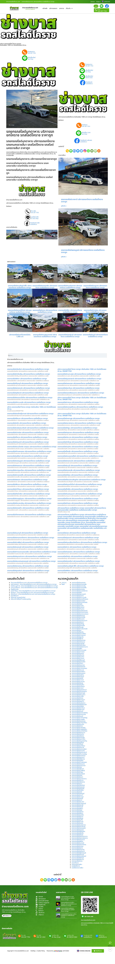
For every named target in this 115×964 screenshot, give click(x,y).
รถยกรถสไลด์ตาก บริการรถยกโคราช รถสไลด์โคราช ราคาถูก (77, 547)
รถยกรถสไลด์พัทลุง (77, 818)
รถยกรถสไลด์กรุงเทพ (78, 787)
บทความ (61, 8)
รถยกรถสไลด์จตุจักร (78, 675)
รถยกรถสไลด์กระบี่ (77, 795)
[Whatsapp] (88, 150)
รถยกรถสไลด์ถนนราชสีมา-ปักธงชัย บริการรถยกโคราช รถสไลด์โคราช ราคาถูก (69, 904)
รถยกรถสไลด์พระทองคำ (79, 594)
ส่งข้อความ (101, 935)
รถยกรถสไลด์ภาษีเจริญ (78, 728)
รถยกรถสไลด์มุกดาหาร (78, 739)
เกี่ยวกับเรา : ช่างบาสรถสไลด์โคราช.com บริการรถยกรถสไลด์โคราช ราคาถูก (33, 594)
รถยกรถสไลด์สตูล (77, 810)
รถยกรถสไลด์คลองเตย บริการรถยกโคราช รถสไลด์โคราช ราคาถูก (28, 465)
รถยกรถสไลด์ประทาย (78, 655)
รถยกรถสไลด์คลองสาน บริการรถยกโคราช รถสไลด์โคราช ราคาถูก (79, 552)
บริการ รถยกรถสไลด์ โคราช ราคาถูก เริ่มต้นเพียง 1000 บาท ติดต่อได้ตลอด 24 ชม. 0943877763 (82, 370)
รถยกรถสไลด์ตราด (77, 848)
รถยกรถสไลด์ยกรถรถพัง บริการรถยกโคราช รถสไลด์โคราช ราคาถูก (44, 287)
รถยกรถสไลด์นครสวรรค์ (79, 856)
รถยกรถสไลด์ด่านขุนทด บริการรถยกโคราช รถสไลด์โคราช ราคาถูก (95, 287)
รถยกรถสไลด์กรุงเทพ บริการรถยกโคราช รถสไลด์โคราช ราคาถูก (78, 432)
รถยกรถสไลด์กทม (77, 861)
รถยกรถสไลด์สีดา (77, 593)
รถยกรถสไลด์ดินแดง (78, 724)
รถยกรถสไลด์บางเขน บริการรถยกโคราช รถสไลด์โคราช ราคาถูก (78, 402)
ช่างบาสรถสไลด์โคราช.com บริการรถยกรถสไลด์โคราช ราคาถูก (29, 583)
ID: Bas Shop (34, 218)
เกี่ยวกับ (68, 8)
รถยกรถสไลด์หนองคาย (78, 756)
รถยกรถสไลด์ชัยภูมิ (77, 744)
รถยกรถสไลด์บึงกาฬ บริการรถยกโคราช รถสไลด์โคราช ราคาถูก (78, 498)
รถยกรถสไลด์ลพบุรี (77, 835)
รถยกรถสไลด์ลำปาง (77, 780)
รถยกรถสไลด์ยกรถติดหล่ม (79, 602)
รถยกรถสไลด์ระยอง (77, 846)
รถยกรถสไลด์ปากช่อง (78, 652)
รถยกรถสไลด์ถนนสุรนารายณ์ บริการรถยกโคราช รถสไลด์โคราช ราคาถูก (45, 336)
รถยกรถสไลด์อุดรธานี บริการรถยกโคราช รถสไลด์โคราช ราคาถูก (78, 537)
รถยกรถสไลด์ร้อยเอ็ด (78, 789)
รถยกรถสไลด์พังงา (77, 808)
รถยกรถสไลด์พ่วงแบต (78, 616)
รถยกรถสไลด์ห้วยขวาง (78, 733)
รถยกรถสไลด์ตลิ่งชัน (78, 706)
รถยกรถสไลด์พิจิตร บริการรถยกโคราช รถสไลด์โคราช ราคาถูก (78, 570)
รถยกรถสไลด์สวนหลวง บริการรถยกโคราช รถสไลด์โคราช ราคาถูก (68, 915)
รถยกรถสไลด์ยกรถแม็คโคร (80, 713)
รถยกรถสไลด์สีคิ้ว (77, 649)
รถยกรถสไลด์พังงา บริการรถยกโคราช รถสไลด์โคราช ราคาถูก (27, 379)
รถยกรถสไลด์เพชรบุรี (78, 793)
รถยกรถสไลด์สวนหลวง (78, 673)
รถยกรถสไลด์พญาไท (78, 701)
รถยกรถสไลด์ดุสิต (77, 604)
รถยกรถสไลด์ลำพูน (77, 772)
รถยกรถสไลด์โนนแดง (78, 619)
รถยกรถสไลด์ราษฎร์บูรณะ (79, 729)
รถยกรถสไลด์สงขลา (78, 812)
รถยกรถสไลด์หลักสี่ (77, 678)
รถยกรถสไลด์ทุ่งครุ (77, 683)
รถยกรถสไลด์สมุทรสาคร (79, 845)
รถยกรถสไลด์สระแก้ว (78, 802)
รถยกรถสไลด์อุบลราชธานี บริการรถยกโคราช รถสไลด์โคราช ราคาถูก (79, 379)
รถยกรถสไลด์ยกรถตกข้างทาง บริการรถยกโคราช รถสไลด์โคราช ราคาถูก (30, 537)
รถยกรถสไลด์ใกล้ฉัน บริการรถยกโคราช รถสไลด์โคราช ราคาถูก (78, 489)
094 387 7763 (102, 11)
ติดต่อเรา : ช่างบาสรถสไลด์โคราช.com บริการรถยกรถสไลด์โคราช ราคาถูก (32, 593)
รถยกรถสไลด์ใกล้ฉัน (78, 790)
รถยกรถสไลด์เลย (77, 767)
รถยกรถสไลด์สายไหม (78, 685)
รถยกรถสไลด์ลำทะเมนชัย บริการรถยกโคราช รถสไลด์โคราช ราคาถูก (29, 402)
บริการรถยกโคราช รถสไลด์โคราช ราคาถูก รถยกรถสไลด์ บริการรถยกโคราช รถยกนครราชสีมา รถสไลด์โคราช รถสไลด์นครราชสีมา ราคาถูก (82, 509)
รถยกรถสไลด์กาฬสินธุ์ (78, 770)
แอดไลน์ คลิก (35, 217)
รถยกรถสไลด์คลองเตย (78, 667)
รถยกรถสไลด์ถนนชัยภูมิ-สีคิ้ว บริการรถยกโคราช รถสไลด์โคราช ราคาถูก (20, 287)
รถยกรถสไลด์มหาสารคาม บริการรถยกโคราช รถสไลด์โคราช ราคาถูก (79, 423)
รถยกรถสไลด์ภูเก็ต (77, 820)
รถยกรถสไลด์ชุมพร (77, 823)
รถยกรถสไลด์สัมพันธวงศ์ (79, 705)
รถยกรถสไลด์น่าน (77, 784)
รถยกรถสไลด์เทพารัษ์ (78, 644)
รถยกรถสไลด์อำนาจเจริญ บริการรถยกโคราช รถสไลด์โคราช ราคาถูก (29, 503)
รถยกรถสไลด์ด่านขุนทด (79, 635)
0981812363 (89, 77)
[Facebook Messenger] (77, 150)
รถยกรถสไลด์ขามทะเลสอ (79, 650)
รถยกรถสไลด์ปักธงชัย (78, 625)
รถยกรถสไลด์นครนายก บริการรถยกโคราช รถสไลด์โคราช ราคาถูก (79, 383)
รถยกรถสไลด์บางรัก (78, 606)
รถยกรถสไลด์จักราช (78, 622)
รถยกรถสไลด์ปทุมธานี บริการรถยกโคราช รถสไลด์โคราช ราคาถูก (28, 442)
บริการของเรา (53, 8)
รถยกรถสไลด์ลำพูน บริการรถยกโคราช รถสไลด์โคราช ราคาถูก (77, 428)
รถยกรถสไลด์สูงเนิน (78, 637)
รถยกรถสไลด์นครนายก (79, 766)
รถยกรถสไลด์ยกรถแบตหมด (80, 614)
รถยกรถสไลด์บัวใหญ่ (78, 624)
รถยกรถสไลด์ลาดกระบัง (79, 714)
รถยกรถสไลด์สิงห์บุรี (78, 858)
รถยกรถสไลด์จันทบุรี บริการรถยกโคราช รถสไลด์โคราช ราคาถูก (27, 383)
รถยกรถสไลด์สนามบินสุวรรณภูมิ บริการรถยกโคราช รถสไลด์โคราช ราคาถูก (31, 561)
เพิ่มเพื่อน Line (86, 132)
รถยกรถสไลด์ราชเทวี (78, 676)
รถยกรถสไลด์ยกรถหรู (78, 589)
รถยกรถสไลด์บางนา (78, 688)
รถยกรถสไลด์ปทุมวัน (78, 734)
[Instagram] (84, 150)
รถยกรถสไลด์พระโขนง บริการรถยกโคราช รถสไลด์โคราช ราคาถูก (78, 388)
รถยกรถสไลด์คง (76, 630)
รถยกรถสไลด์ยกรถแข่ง (79, 586)
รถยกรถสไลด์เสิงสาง (78, 736)
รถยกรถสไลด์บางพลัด (78, 719)
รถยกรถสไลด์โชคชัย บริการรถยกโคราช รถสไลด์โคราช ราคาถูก (78, 451)
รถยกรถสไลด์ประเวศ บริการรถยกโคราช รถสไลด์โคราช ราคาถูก (78, 437)
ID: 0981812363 (72, 937)
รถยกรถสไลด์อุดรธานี (78, 757)
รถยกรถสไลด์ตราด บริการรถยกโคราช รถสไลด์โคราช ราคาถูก (45, 311)
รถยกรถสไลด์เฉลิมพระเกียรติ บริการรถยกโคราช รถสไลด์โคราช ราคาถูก (30, 428)
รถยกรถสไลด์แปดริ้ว (78, 815)
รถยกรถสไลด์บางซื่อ (78, 696)
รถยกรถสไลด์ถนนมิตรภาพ (79, 591)
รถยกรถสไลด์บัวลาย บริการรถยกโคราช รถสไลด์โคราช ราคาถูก (78, 503)
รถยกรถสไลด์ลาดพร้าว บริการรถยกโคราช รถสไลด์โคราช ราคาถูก (28, 508)
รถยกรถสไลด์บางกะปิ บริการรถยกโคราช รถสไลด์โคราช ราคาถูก (82, 200)
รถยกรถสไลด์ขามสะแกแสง (79, 629)
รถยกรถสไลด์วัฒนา (77, 663)
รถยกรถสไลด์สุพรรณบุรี (79, 853)
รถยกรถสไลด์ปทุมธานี (78, 840)
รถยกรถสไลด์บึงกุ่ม (77, 698)
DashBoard (14, 596)
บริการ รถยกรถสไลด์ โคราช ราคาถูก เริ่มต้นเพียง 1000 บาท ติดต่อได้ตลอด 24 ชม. (31, 408)
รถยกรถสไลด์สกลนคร (78, 764)
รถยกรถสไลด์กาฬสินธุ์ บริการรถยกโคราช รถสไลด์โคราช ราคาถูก (28, 542)
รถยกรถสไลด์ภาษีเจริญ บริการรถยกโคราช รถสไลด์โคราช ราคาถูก (28, 374)
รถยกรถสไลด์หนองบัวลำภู (79, 741)
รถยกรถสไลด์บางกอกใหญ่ (79, 718)
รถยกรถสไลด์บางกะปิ (78, 607)
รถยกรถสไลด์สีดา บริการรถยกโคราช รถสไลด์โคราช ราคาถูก (70, 311)
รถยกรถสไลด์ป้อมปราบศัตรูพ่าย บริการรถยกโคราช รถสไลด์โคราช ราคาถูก (82, 480)
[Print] (98, 150)
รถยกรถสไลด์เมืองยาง (78, 642)
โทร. (99, 9)
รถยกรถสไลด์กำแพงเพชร (79, 762)
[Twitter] (81, 150)
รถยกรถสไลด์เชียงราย (78, 782)
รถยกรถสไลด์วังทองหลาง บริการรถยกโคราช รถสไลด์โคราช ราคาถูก (29, 514)
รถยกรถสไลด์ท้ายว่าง (78, 609)
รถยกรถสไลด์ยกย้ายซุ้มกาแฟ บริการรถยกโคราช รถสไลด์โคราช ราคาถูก (30, 413)
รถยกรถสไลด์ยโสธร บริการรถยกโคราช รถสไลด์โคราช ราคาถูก (78, 475)
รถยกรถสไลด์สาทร (77, 726)
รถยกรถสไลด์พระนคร (78, 709)
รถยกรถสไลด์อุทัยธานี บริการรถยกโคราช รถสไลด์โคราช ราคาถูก (28, 393)
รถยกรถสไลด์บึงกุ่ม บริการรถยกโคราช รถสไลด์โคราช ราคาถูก (77, 556)
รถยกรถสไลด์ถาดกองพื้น (79, 587)
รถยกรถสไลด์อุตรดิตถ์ (78, 774)
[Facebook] (74, 150)
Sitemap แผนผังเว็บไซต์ (18, 597)
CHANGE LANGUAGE (85, 951)
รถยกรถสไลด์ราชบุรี (77, 797)
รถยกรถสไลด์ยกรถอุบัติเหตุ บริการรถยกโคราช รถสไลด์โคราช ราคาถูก (80, 407)
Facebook (89, 82)
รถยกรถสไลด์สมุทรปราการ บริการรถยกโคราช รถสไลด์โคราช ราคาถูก (29, 556)
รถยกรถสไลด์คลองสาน (78, 703)
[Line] (70, 150)
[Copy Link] (67, 150)
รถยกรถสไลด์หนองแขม (79, 721)
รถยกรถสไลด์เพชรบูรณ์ (79, 828)
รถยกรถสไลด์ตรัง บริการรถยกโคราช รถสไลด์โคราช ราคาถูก (26, 423)
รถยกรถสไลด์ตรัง (77, 792)
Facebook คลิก (35, 223)
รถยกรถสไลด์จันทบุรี (78, 855)
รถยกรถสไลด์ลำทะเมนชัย (79, 597)
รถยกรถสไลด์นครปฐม (78, 737)
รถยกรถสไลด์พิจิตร (77, 841)
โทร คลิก (33, 211)
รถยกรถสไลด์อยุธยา (78, 830)
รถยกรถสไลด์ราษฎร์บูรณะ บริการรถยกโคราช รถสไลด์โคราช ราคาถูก (29, 498)
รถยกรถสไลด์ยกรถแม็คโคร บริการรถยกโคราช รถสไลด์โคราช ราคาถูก (29, 397)
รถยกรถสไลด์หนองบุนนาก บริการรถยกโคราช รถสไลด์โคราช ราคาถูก (80, 494)
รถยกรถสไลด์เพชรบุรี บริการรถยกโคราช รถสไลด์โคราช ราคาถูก (28, 547)
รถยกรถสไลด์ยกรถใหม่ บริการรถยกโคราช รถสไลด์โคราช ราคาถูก (79, 561)
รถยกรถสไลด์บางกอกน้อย (79, 731)
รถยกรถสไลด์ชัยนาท (78, 859)
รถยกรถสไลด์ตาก (77, 800)
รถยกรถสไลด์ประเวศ (78, 670)
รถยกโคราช (75, 863)
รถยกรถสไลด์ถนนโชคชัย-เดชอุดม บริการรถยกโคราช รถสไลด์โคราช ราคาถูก (31, 447)
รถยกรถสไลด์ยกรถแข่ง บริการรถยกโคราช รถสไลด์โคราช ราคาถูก (28, 388)
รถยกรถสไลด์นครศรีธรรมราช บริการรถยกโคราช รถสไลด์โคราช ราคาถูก (81, 393)
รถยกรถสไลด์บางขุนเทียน (79, 723)
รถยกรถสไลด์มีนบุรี (77, 711)
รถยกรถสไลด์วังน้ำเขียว (79, 645)
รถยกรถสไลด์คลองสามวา (79, 690)
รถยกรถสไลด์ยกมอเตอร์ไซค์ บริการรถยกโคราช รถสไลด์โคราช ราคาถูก (80, 456)
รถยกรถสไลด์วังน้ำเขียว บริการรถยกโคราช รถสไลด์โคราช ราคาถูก (28, 494)
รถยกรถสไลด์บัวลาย (78, 596)
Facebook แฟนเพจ (86, 140)
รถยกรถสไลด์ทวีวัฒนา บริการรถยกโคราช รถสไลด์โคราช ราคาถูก (28, 489)
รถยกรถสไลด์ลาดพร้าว (78, 672)
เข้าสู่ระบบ (98, 2)
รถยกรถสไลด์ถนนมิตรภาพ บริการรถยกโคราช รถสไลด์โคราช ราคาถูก (70, 287)
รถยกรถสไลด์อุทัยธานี (78, 851)
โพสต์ (63, 584)
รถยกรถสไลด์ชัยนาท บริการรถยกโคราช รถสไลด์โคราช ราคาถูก (27, 418)
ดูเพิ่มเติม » (63, 206)
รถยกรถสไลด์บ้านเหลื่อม (79, 634)
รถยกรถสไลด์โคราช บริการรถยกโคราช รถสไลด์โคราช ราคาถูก (27, 437)
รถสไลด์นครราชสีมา (77, 868)
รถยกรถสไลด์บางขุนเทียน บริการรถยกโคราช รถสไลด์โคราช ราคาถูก (29, 470)
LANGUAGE (107, 1)
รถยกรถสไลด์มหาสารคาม (79, 779)
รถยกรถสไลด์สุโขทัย (78, 833)
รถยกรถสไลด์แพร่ (77, 775)
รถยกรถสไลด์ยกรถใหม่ (78, 601)
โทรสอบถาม (31, 52)
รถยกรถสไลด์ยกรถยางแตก (80, 612)
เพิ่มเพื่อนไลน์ (31, 57)
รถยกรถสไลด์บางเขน (78, 658)
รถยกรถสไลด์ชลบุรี (77, 798)
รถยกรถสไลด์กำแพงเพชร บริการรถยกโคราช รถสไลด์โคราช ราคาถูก (29, 451)
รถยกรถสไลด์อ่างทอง (78, 849)
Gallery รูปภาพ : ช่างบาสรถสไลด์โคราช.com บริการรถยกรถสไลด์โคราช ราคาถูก (34, 586)
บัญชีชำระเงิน (15, 589)
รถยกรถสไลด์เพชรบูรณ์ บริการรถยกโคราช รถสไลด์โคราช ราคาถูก (83, 251)
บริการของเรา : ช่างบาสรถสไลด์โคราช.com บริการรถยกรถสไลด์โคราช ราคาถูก (34, 584)
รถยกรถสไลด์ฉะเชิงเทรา (79, 825)
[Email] (91, 150)
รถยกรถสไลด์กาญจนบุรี (79, 803)
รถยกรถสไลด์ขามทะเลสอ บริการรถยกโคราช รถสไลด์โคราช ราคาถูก (79, 374)
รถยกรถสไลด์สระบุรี (77, 805)
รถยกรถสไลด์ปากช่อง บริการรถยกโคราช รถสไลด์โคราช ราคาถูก (95, 311)
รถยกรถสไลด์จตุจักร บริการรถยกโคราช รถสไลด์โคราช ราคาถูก (78, 447)
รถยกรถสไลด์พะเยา (77, 777)
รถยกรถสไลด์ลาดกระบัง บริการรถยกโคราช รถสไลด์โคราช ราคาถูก (79, 461)
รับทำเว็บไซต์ (66, 951)
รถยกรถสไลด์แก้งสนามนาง (80, 647)
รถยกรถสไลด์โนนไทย (78, 657)
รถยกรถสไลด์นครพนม (78, 746)
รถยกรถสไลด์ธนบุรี (77, 716)
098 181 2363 (41, 937)
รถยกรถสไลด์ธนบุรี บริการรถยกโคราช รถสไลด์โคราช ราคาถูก (95, 336)
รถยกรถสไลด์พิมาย (77, 639)
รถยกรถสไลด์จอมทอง (78, 665)
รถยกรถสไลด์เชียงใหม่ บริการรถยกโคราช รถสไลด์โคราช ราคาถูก (28, 369)
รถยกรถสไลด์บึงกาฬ (78, 747)
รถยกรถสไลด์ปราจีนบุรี (78, 826)
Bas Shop (30, 59)
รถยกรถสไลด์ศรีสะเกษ (78, 759)
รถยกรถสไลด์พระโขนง (78, 708)
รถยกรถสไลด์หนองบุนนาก (79, 620)
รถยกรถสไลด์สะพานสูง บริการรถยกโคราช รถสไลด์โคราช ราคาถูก (79, 418)
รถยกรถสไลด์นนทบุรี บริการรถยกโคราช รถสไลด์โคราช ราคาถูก (27, 533)
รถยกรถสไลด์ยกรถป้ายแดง (80, 599)
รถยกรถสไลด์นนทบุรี (78, 843)
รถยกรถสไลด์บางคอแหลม (79, 668)
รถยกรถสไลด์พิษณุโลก (78, 831)
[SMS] (95, 150)
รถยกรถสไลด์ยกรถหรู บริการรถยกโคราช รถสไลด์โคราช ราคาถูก (28, 566)
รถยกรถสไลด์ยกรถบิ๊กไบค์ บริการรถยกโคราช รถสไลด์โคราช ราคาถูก (20, 311)
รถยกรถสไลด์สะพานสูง (78, 693)
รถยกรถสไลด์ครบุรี (77, 807)
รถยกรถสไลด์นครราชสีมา (79, 749)
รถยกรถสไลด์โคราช (77, 817)
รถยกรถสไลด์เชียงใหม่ (78, 785)
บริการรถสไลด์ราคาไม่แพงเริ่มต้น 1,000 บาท (19, 336)
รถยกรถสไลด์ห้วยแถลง (78, 640)
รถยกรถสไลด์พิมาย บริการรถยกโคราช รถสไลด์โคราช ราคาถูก (27, 484)
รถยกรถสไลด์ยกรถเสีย (78, 617)
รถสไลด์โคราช (89, 83)
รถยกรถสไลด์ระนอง (77, 822)
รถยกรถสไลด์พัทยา (77, 813)
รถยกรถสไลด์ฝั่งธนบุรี (78, 660)
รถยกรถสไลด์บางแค (78, 680)
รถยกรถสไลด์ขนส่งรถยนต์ (79, 611)
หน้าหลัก (45, 8)
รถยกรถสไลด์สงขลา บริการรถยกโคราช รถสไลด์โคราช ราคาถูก (27, 480)
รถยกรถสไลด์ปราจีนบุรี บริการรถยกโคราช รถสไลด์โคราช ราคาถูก (70, 336)
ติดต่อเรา (93, 2)
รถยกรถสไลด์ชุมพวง (78, 653)
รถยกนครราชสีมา (77, 864)
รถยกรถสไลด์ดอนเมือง (78, 662)
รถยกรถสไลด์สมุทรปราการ (80, 836)
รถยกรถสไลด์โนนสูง (78, 627)
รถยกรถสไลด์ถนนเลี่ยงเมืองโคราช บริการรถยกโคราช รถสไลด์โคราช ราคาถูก (82, 542)
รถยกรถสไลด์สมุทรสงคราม (80, 838)
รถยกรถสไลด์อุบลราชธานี (79, 752)
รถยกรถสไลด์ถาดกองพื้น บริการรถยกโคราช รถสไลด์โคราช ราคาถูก (29, 475)
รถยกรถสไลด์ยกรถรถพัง (79, 584)
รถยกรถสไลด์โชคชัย (78, 632)
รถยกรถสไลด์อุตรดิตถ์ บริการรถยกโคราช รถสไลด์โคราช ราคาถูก (28, 570)
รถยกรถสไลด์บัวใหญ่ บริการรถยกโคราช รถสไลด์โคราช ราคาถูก (78, 442)
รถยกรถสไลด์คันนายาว (78, 695)
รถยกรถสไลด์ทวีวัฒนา (78, 686)
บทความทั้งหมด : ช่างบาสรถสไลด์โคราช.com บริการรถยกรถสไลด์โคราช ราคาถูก (34, 587)
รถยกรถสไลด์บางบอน (78, 681)
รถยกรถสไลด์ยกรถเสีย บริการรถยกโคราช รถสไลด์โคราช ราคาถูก (79, 470)
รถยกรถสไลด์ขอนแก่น (78, 751)
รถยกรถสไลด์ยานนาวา (78, 700)
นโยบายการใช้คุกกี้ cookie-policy (21, 599)
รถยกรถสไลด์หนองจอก (79, 583)
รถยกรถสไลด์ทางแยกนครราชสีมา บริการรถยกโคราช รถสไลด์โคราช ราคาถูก (31, 552)
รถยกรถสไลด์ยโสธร (77, 761)
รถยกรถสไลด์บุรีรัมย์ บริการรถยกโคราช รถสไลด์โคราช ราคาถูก (27, 456)
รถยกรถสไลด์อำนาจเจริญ (79, 754)
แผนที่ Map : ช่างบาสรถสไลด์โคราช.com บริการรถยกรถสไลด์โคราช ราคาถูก (33, 591)
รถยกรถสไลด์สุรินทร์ (78, 769)
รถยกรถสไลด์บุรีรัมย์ (78, 742)
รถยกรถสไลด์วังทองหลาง (79, 691)
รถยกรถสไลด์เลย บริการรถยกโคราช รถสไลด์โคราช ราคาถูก (77, 533)
